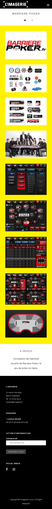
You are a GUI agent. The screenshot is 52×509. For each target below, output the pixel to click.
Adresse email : (12, 439)
